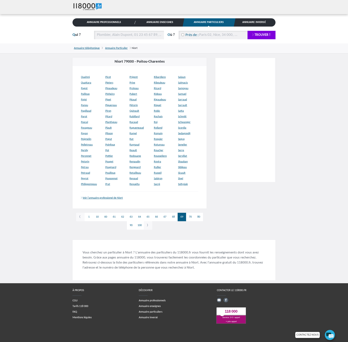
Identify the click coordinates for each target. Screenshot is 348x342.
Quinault (134, 111)
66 (156, 216)
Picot (108, 77)
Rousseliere (160, 156)
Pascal (84, 122)
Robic (157, 111)
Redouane (135, 156)
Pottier (109, 156)
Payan (84, 133)
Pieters (109, 82)
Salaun (181, 77)
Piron (108, 111)
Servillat (182, 156)
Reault (133, 150)
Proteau (134, 88)
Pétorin (133, 105)
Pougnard (110, 167)
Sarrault (182, 105)
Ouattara (86, 82)
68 (173, 216)
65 (148, 216)
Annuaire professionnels (152, 300)
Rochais (158, 116)
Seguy (181, 139)
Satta (181, 111)
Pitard (108, 116)
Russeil (158, 173)
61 (114, 216)
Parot (84, 116)
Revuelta (134, 184)
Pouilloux (110, 173)
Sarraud (182, 99)
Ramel (133, 133)
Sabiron (158, 178)
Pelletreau (87, 144)
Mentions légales (82, 317)
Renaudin (134, 161)
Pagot (84, 88)
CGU (75, 300)
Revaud (133, 178)
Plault (108, 127)
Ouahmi (85, 77)
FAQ (74, 311)
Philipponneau (89, 184)
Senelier (182, 144)
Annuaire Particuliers (209, 22)
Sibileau (182, 167)
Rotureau (159, 144)
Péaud (133, 99)
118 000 (231, 311)
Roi (155, 122)
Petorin (85, 161)
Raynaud (134, 144)
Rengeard (135, 167)
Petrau (85, 167)
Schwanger (184, 122)
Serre (181, 150)
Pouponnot (111, 178)
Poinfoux (110, 144)
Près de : (192, 35)
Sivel (180, 178)
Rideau (158, 94)
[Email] (219, 300)
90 (131, 225)
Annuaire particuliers (150, 311)
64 (139, 216)
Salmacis (183, 82)
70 (190, 216)
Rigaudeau (160, 99)
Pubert (133, 94)
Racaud (133, 122)
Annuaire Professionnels (104, 22)
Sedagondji (184, 133)
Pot (107, 150)
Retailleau (135, 173)
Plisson (109, 133)
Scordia (182, 127)
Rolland (158, 127)
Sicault (181, 173)
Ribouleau (159, 82)
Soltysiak (183, 184)
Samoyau (183, 88)
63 (131, 216)
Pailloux (85, 94)
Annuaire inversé (148, 317)
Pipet (108, 99)
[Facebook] (226, 300)
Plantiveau (111, 122)
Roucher (158, 150)
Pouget (109, 161)
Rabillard (134, 116)
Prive (132, 82)
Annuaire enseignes (150, 306)
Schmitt (182, 116)
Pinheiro (110, 94)
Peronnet (86, 156)
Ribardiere (160, 77)
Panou (84, 105)
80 (198, 216)
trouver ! (262, 35)
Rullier (157, 167)
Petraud (85, 173)
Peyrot (84, 178)
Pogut (108, 139)
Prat (107, 184)
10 (97, 216)
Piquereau (111, 105)
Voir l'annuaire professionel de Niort (103, 197)
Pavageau (86, 127)
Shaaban (183, 161)
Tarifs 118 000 (80, 306)
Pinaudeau (111, 88)
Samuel (182, 94)
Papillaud (86, 111)
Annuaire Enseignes (159, 22)
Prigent (133, 77)
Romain (158, 133)
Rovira (157, 161)
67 (165, 216)
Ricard (157, 88)
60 (105, 216)
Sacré (157, 184)
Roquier (158, 139)
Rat (131, 139)
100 (140, 225)
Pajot (84, 99)
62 (122, 216)
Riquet (157, 105)
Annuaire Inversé (254, 22)
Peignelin (86, 139)
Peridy (84, 150)
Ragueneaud (136, 127)
